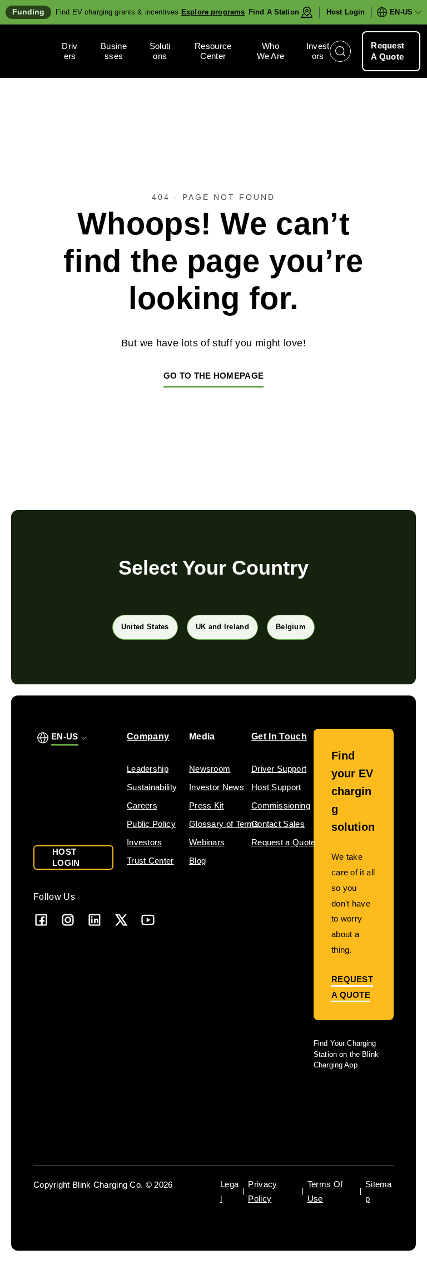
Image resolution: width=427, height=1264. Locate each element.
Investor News (216, 787)
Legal (229, 1191)
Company (148, 736)
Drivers (69, 51)
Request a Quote (283, 842)
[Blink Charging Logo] (33, 51)
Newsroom (209, 768)
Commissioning (280, 805)
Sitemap (378, 1191)
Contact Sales (278, 824)
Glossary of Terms (224, 824)
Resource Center (213, 51)
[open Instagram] (68, 920)
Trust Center (150, 860)
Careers (142, 805)
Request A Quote (387, 51)
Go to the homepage (213, 375)
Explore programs (213, 12)
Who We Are (271, 51)
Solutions (160, 51)
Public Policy (151, 824)
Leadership (147, 768)
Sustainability (152, 787)
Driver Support (278, 768)
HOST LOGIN (66, 857)
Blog (197, 860)
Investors (318, 51)
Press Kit (206, 805)
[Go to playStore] (351, 1124)
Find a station (274, 12)
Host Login (345, 12)
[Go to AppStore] (347, 1096)
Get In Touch (279, 736)
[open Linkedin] (94, 920)
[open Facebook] (41, 920)
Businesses (114, 51)
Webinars (207, 842)
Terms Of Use (325, 1191)
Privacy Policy (262, 1191)
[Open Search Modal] (340, 51)
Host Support (276, 787)
